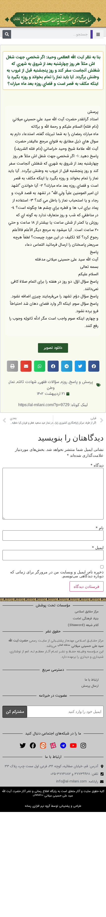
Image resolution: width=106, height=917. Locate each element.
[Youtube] (73, 745)
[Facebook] (33, 745)
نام (100, 528)
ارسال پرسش (90, 685)
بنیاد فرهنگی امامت (86, 618)
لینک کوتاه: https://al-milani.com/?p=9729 (53, 405)
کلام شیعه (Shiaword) (83, 625)
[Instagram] (83, 745)
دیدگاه (97, 465)
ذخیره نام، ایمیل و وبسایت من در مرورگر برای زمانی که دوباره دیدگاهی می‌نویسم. (57, 574)
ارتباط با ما (92, 679)
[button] (93, 366)
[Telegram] (63, 745)
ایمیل (98, 548)
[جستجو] (6, 34)
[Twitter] (23, 745)
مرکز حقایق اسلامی (87, 611)
